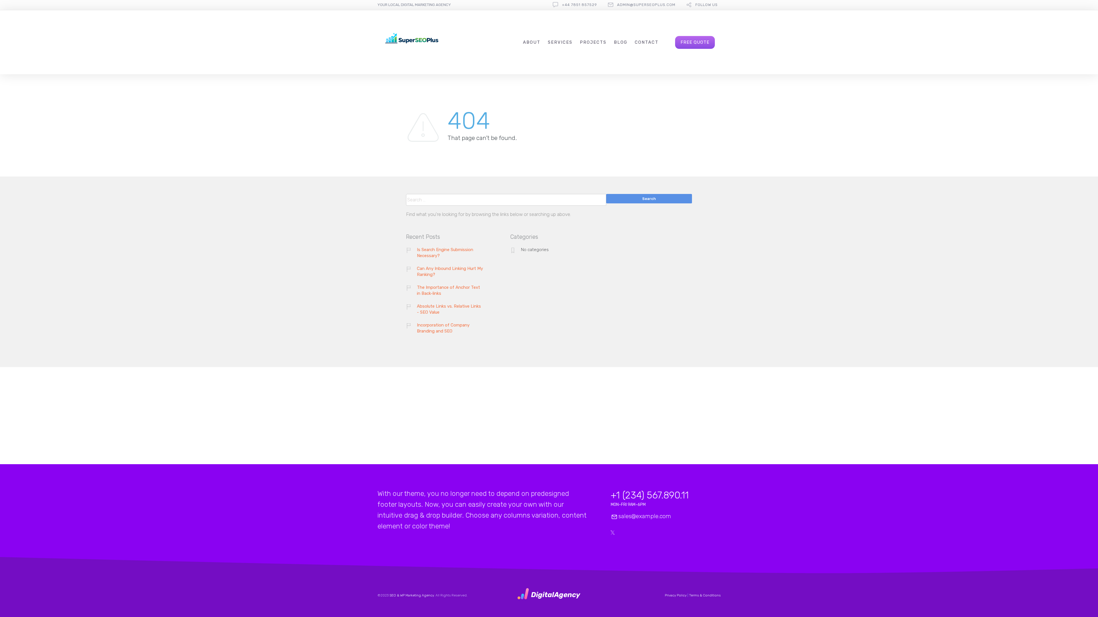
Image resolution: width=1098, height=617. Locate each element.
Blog (620, 42)
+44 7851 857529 (579, 5)
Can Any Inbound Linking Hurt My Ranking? (450, 271)
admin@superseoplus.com (646, 5)
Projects (593, 42)
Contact (647, 42)
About (531, 42)
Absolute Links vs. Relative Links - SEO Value (449, 309)
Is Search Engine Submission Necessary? (445, 252)
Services (560, 42)
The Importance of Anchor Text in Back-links (448, 290)
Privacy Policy (676, 595)
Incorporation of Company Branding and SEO (443, 328)
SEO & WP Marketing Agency (411, 595)
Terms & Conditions (705, 595)
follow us (706, 5)
